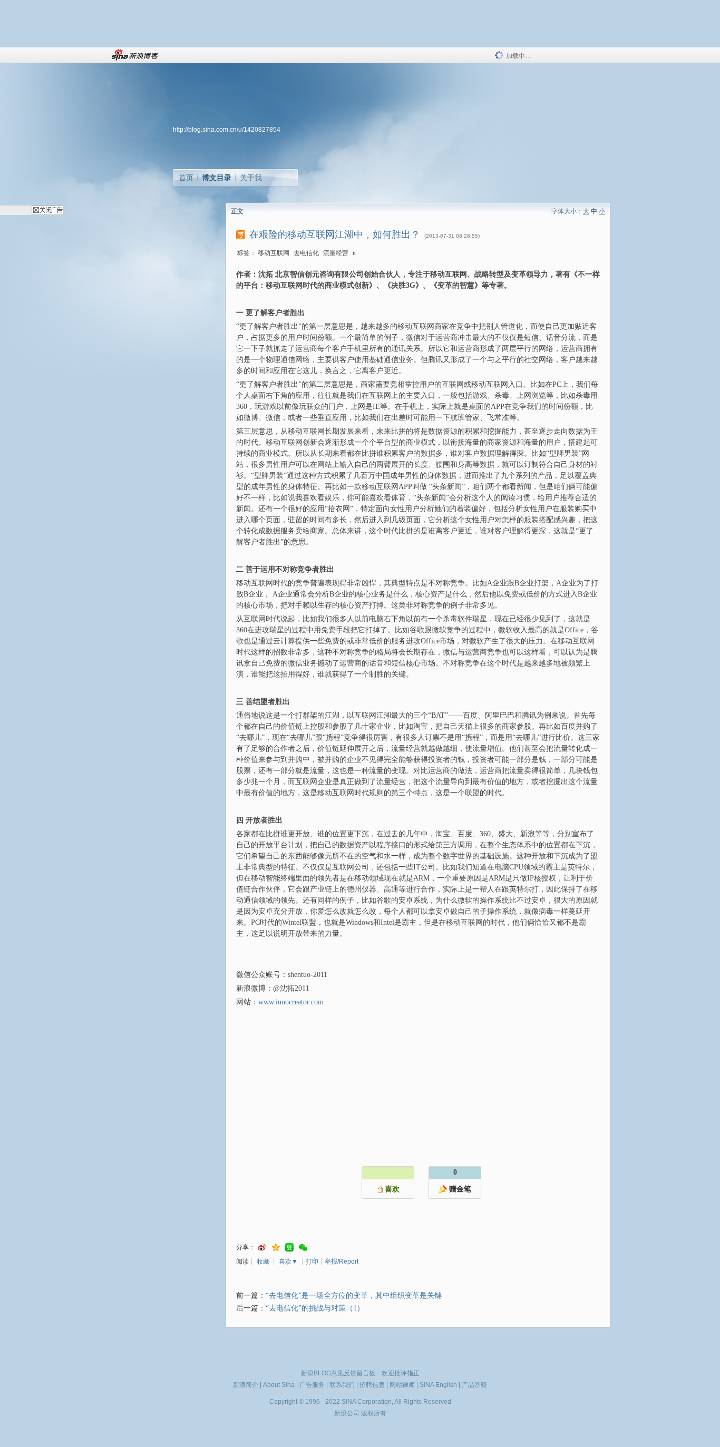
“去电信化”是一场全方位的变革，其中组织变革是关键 (354, 1295)
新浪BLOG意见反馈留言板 (338, 1373)
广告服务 (312, 1385)
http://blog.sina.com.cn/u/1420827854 (226, 129)
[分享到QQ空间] (275, 1247)
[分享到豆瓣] (289, 1247)
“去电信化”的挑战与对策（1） (315, 1308)
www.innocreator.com (291, 1002)
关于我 (251, 177)
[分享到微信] (303, 1247)
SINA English (438, 1385)
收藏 (263, 1261)
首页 (186, 177)
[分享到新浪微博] (262, 1247)
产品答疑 (474, 1385)
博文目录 (216, 177)
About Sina (279, 1385)
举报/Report (341, 1261)
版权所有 (373, 1413)
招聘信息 (372, 1385)
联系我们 (342, 1385)
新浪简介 (245, 1385)
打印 (312, 1261)
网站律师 (402, 1385)
